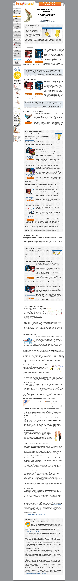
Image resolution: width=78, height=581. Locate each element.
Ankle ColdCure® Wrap (38, 59)
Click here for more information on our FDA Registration (35, 573)
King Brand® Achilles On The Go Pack (30, 175)
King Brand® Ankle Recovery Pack (30, 275)
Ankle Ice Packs (17, 68)
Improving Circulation (17, 69)
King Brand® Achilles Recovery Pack (30, 157)
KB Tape (28, 120)
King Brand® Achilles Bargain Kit (30, 198)
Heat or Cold (17, 67)
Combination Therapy (17, 70)
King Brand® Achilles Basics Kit (30, 217)
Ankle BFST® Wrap (28, 59)
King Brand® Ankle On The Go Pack (30, 296)
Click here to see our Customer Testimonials (33, 531)
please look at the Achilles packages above (49, 256)
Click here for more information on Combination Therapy (34, 514)
